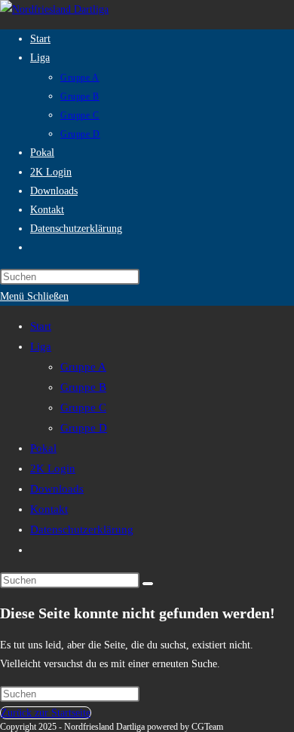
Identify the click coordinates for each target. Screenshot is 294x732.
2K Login (52, 468)
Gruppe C (83, 407)
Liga (40, 346)
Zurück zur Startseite (45, 712)
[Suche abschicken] (147, 583)
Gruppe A (83, 367)
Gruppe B (83, 387)
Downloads (57, 489)
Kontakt (49, 509)
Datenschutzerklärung (81, 529)
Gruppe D (83, 428)
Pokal (43, 448)
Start (40, 326)
